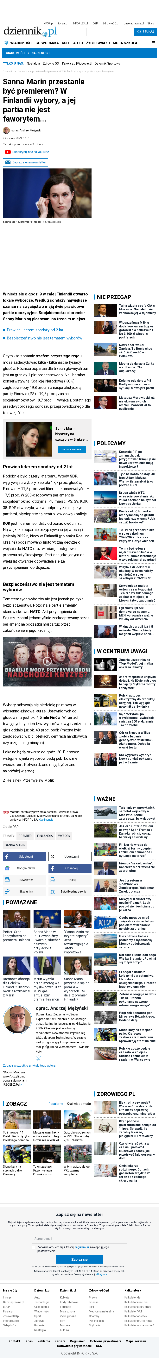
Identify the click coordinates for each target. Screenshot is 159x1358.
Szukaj (148, 32)
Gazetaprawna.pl (13, 1302)
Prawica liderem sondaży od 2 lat (35, 330)
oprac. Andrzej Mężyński (26, 130)
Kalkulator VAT (133, 1311)
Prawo (93, 1297)
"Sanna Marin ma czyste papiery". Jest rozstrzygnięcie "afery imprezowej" (77, 942)
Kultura (64, 1330)
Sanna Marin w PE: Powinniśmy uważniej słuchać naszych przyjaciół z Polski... (47, 942)
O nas (28, 1341)
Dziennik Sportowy (107, 63)
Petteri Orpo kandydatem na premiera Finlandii (16, 936)
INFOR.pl (48, 23)
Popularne (55, 1104)
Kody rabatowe (69, 1302)
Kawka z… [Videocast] (77, 63)
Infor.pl (7, 1297)
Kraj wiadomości (79, 1104)
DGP (95, 23)
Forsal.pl (8, 1311)
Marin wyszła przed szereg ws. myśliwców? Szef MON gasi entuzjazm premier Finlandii (47, 989)
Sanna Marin (15, 845)
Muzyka (65, 1325)
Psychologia (96, 1320)
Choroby (94, 1316)
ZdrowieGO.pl (111, 23)
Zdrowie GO (51, 63)
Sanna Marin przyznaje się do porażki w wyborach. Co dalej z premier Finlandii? (76, 989)
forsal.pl (63, 23)
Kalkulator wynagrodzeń (139, 1325)
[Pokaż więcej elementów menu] (153, 43)
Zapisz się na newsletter (29, 162)
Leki (91, 1306)
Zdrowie (39, 1320)
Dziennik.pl (42, 1290)
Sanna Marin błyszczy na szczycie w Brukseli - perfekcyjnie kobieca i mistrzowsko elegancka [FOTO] (72, 434)
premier (25, 836)
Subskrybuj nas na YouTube (30, 152)
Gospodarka (41, 1306)
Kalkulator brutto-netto (138, 1320)
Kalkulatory (132, 1290)
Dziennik (7, 71)
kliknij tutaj (101, 1274)
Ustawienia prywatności (74, 1346)
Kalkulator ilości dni (136, 1302)
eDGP (6, 1306)
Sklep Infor (9, 1325)
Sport (37, 1316)
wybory (64, 836)
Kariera (60, 1341)
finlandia (45, 836)
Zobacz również (72, 449)
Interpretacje (11, 1320)
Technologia (41, 1302)
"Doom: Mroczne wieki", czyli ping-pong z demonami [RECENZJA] (15, 1078)
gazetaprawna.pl (134, 23)
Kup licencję (46, 819)
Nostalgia (33, 63)
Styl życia (94, 1325)
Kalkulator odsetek (135, 1316)
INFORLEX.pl (80, 23)
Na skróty (10, 1290)
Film (62, 1320)
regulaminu (82, 1247)
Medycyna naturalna (101, 1311)
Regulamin (77, 1341)
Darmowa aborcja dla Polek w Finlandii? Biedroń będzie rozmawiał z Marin (16, 987)
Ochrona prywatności (105, 1341)
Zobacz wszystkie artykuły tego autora (29, 1065)
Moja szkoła (67, 1311)
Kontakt (14, 1341)
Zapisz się (79, 1259)
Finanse (94, 1302)
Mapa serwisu (136, 1341)
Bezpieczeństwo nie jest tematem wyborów (44, 338)
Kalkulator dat (132, 1297)
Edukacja (65, 1306)
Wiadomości (15, 53)
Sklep (150, 23)
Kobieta (64, 1297)
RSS (99, 1346)
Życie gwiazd (68, 1316)
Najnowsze (40, 53)
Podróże (39, 1325)
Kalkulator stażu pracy (137, 1306)
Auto (37, 1297)
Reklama (43, 1341)
